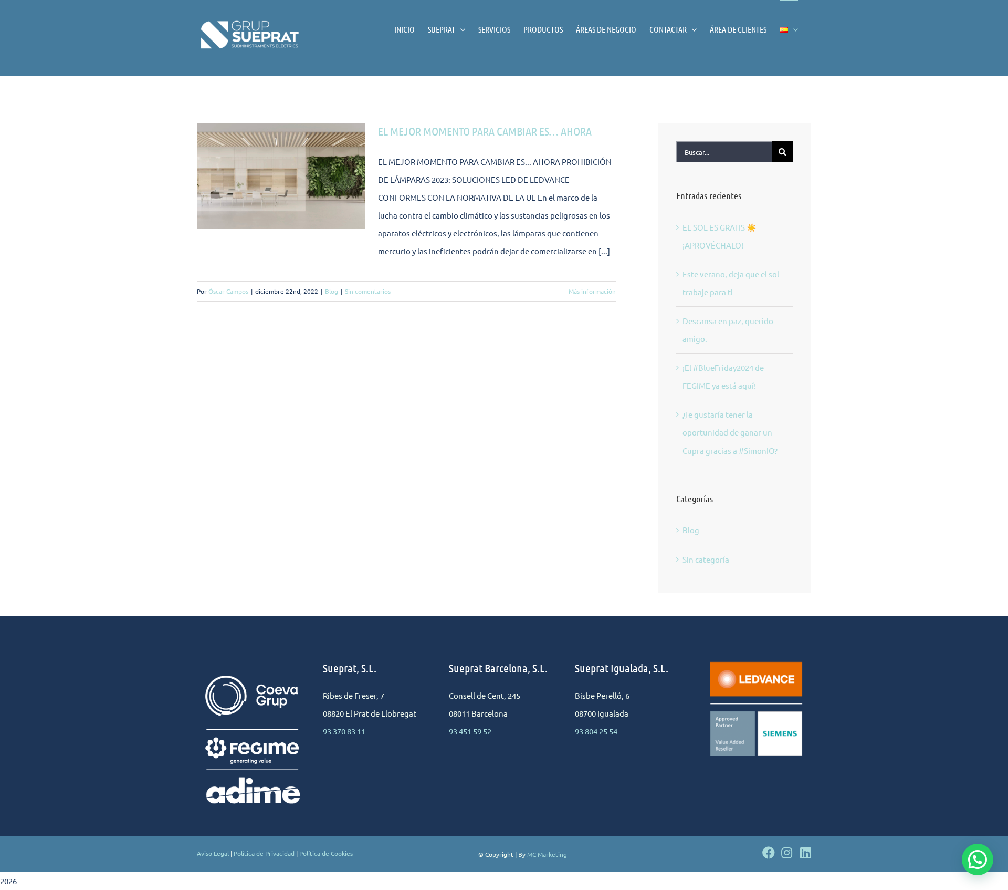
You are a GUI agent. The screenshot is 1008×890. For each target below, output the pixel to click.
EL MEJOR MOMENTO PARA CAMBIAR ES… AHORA (485, 131)
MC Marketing (547, 854)
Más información (592, 291)
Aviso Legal (213, 853)
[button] (977, 859)
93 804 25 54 (596, 731)
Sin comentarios (368, 291)
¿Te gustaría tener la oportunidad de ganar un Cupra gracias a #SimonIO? (730, 432)
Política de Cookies (326, 853)
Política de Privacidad (264, 853)
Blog (331, 291)
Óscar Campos (228, 291)
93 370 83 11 (344, 731)
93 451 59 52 (470, 731)
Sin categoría (705, 559)
